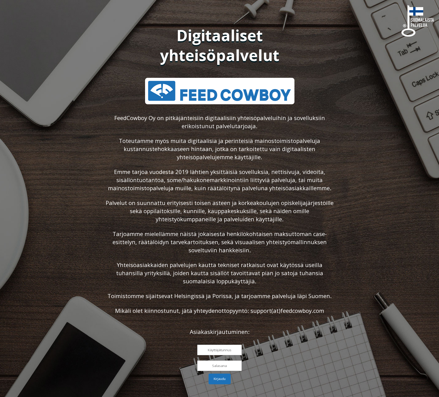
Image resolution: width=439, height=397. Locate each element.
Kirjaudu (220, 379)
